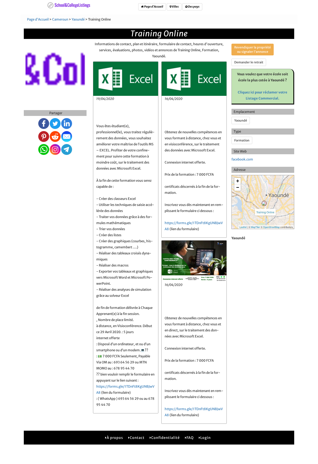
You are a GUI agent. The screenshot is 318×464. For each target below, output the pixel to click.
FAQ (190, 437)
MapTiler (255, 227)
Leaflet (243, 227)
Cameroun (60, 19)
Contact (137, 437)
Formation (241, 140)
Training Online (265, 212)
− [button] (237, 187)
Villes (175, 6)
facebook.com (242, 159)
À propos (115, 437)
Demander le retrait (248, 62)
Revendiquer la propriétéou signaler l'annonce (252, 49)
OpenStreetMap (271, 227)
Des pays (193, 6)
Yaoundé (78, 19)
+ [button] (237, 181)
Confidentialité (165, 437)
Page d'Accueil (153, 6)
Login (205, 437)
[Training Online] (264, 203)
